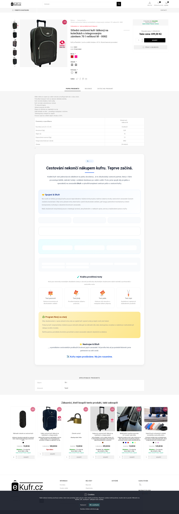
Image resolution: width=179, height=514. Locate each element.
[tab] (73, 88)
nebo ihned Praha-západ (150, 24)
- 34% (165, 409)
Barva (73, 54)
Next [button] (15, 66)
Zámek (73, 62)
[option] (15, 25)
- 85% (32, 409)
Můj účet (149, 5)
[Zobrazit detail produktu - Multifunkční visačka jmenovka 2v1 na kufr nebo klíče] (129, 419)
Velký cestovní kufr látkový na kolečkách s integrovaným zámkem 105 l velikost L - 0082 (49, 435)
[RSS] (140, 484)
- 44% (59, 409)
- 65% (138, 409)
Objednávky (89, 488)
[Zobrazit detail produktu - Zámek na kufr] (76, 419)
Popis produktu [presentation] (72, 89)
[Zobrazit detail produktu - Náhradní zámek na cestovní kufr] (23, 419)
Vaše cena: (145, 34)
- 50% (64, 22)
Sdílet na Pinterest (83, 79)
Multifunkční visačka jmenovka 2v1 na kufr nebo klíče (129, 434)
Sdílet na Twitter (77, 79)
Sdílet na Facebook (80, 79)
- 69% (112, 409)
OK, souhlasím (94, 505)
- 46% (85, 409)
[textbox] (79, 4)
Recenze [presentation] (88, 89)
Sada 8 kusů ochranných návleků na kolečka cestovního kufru (156, 434)
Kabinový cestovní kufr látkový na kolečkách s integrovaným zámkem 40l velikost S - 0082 (102, 435)
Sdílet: (73, 79)
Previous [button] (15, 20)
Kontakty (62, 485)
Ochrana (74, 70)
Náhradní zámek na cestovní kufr (23, 433)
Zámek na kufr (76, 433)
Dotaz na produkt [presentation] (105, 89)
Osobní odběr (64, 488)
